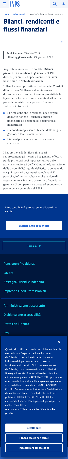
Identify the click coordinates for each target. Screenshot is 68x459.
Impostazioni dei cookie (33, 448)
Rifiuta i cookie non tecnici (34, 438)
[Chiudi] (59, 341)
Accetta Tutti (34, 428)
